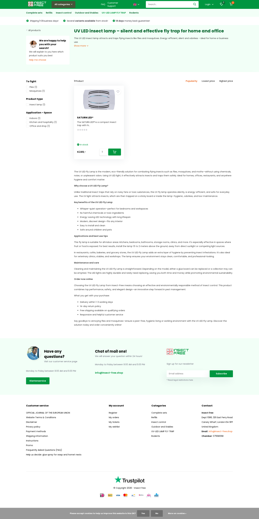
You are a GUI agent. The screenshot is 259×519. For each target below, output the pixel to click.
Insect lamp (37, 104)
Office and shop (40, 126)
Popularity (191, 81)
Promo (29, 445)
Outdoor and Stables (86, 12)
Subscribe (221, 373)
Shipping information (37, 436)
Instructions (32, 440)
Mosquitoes (37, 90)
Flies (33, 87)
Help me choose (37, 59)
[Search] (195, 4)
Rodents (134, 12)
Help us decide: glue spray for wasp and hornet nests (53, 454)
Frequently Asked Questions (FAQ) (44, 449)
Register (113, 412)
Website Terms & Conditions (41, 417)
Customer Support (112, 4)
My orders (114, 417)
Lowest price (208, 81)
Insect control (63, 12)
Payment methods (36, 431)
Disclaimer (31, 422)
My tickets (114, 422)
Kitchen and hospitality (43, 122)
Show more (80, 45)
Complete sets (34, 12)
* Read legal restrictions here (180, 380)
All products (34, 30)
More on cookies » (177, 513)
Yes (143, 513)
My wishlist (114, 426)
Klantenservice (38, 380)
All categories (62, 4)
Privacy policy (33, 426)
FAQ (103, 4)
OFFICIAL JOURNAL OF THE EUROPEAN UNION (48, 412)
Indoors (35, 118)
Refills (49, 12)
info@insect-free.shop (109, 373)
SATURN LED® (85, 117)
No (156, 513)
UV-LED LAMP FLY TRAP (114, 12)
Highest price (226, 81)
